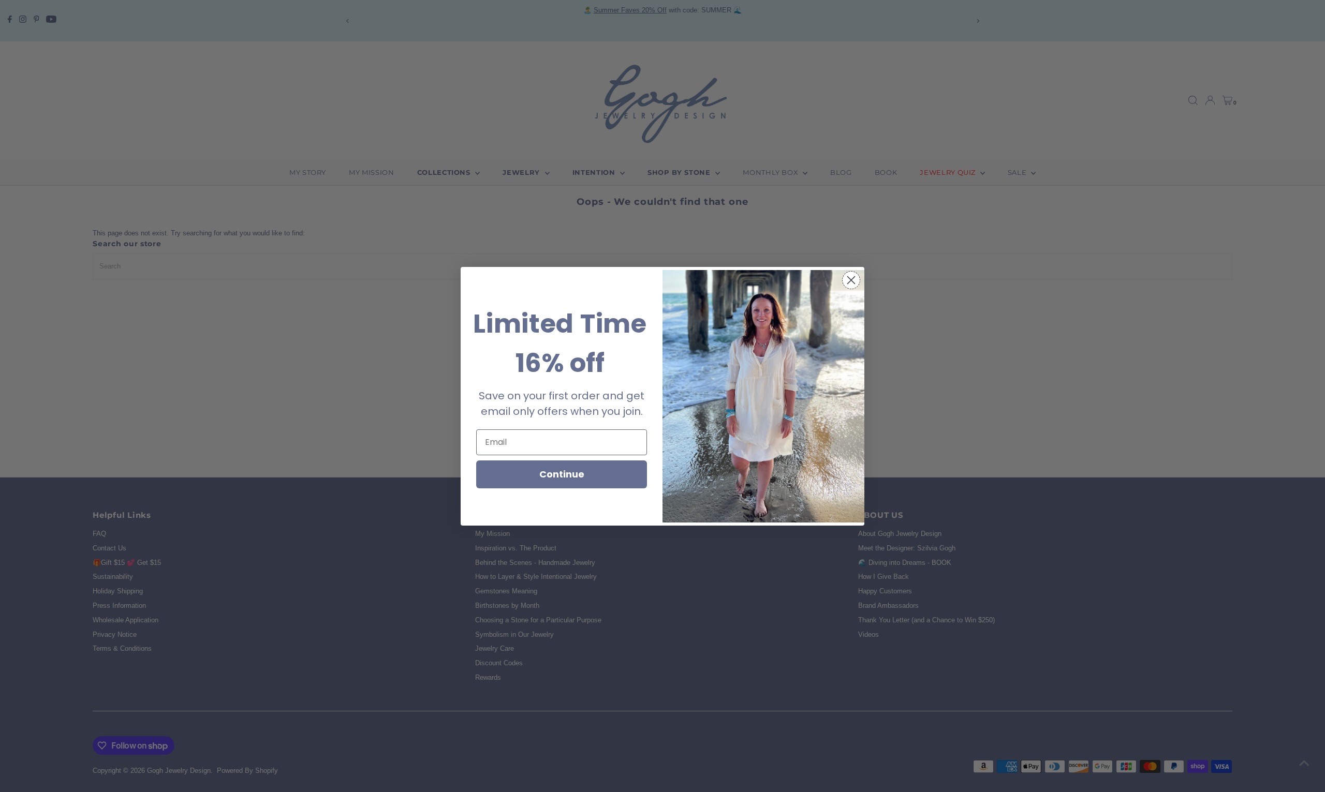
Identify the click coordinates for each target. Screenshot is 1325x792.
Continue (561, 474)
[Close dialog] (851, 280)
